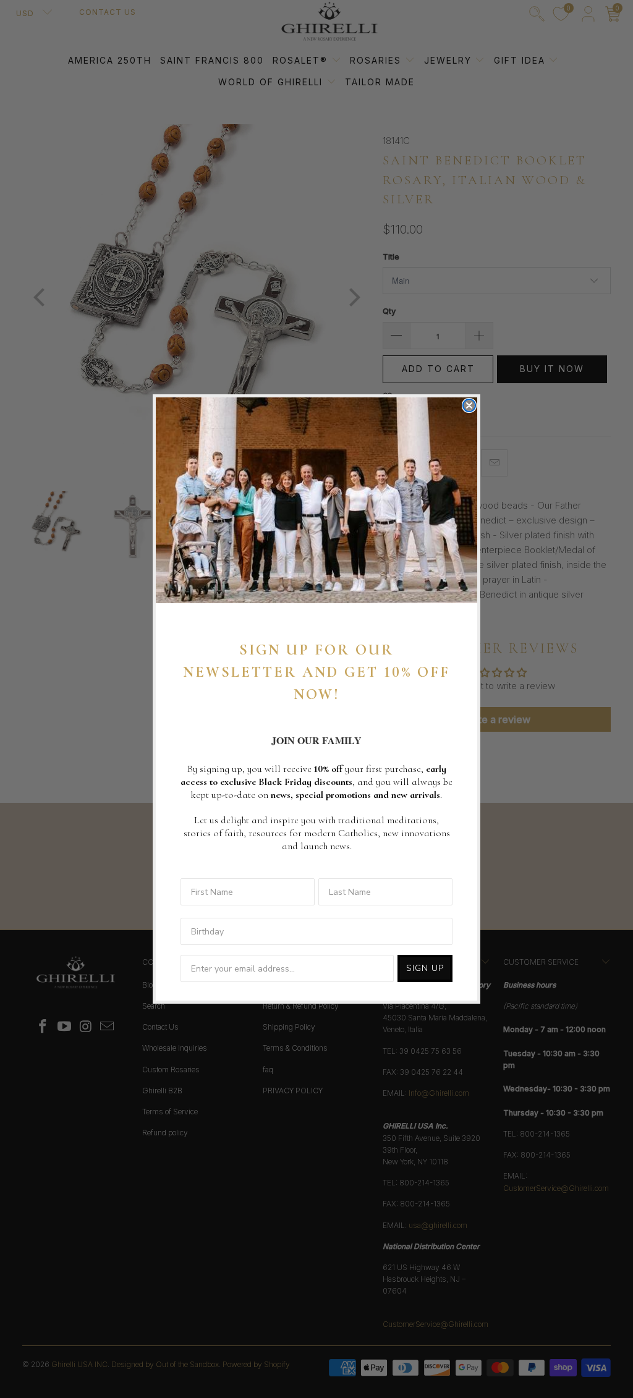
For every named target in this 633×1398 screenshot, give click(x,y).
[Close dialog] (469, 405)
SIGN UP (425, 968)
